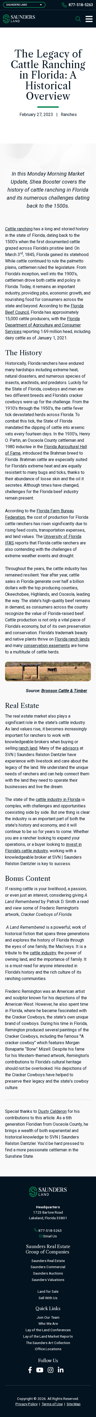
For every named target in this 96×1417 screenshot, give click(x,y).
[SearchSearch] (78, 18)
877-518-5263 (81, 5)
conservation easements (47, 645)
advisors (70, 748)
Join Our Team (48, 1317)
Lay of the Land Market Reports (48, 1336)
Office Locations (48, 1349)
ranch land (28, 748)
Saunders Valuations (48, 1279)
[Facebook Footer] (30, 1369)
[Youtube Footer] (39, 1369)
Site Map (74, 1404)
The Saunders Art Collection (48, 1343)
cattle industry (43, 952)
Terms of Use (52, 1404)
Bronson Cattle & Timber (64, 690)
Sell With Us (48, 1298)
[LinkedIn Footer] (61, 1369)
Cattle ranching (19, 228)
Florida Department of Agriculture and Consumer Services (43, 325)
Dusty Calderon (52, 1111)
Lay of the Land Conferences (48, 1330)
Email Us (50, 1236)
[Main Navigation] (87, 19)
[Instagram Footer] (51, 1369)
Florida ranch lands (72, 639)
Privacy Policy (26, 1404)
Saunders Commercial (48, 1267)
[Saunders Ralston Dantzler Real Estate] (19, 18)
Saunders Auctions (48, 1273)
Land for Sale (48, 1291)
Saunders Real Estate (48, 1261)
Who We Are (48, 1323)
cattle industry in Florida (58, 799)
